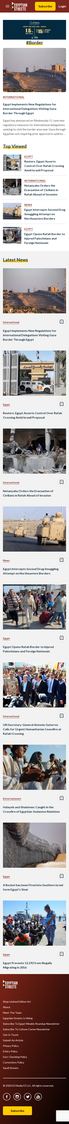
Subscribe (45, 6)
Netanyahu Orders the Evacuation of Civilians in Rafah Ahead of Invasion (41, 190)
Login (62, 6)
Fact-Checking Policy (15, 1056)
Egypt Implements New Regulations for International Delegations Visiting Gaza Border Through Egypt (29, 108)
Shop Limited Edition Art (17, 1001)
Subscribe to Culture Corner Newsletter (26, 1029)
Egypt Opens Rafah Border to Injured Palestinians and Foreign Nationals (44, 238)
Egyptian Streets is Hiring (18, 1018)
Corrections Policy (13, 1062)
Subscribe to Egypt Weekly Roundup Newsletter (31, 1023)
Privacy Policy (11, 1045)
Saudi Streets (11, 1068)
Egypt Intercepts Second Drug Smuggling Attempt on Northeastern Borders (44, 214)
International (13, 97)
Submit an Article (13, 1040)
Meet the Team (12, 1012)
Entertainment (12, 798)
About (6, 1007)
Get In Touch (10, 1034)
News (28, 204)
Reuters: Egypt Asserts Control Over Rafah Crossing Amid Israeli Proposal (44, 166)
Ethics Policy (10, 1051)
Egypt (28, 156)
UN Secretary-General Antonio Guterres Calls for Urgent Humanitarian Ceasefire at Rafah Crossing (32, 729)
